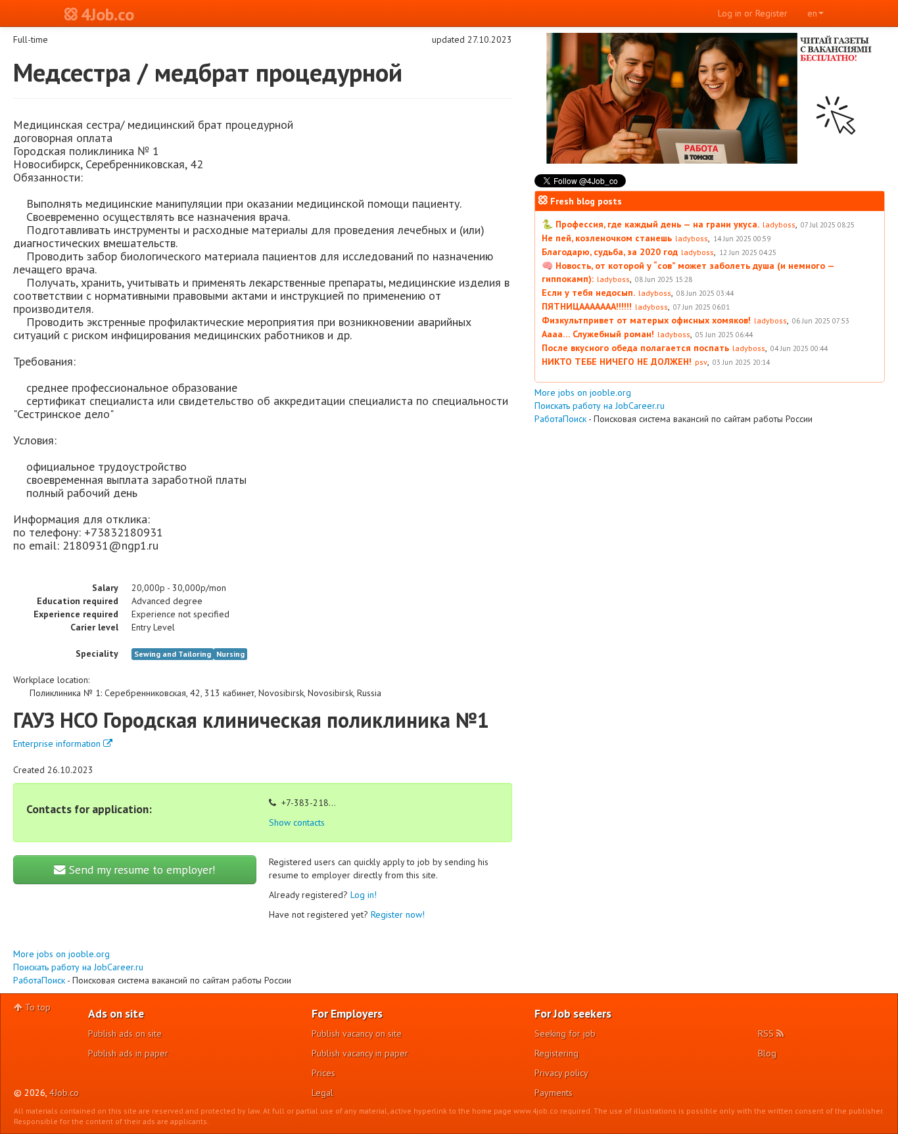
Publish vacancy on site (357, 1033)
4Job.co (64, 1093)
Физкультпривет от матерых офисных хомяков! (646, 320)
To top (36, 1007)
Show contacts (297, 822)
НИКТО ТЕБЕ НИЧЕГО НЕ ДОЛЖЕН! (617, 361)
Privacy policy (561, 1073)
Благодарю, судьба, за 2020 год (610, 252)
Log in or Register (753, 13)
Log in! (363, 895)
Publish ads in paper (128, 1053)
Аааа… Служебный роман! (598, 334)
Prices (323, 1073)
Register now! (398, 914)
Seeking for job (565, 1033)
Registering (556, 1053)
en (812, 13)
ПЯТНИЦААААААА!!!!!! (587, 306)
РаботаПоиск (39, 980)
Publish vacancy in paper (360, 1053)
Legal (322, 1093)
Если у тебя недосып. (588, 292)
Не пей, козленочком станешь (607, 238)
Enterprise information (58, 743)
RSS (767, 1033)
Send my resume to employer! (141, 869)
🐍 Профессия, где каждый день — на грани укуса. (650, 224)
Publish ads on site (125, 1033)
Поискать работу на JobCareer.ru (78, 967)
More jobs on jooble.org (61, 954)
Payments (553, 1093)
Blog (767, 1053)
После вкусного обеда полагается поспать (635, 348)
